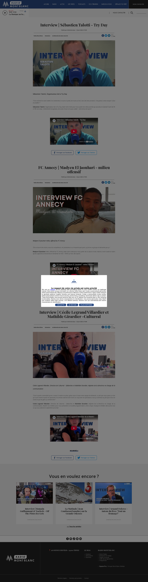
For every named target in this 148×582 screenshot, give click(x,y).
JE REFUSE (72, 305)
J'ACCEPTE (60, 305)
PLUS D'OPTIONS (86, 305)
